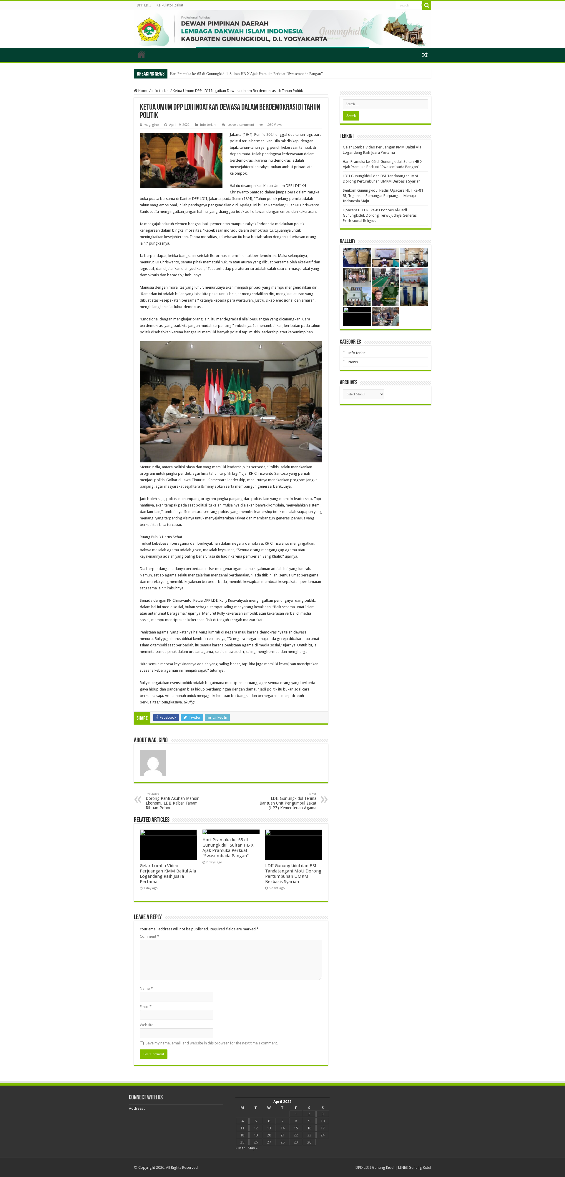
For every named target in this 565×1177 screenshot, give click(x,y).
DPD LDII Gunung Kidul (374, 1167)
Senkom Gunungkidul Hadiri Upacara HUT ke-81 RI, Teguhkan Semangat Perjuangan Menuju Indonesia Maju (383, 195)
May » (252, 1148)
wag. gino (151, 125)
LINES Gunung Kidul (414, 1167)
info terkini (161, 90)
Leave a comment (240, 125)
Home (142, 90)
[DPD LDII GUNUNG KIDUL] (282, 29)
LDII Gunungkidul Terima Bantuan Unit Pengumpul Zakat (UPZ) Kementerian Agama (288, 801)
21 (282, 1135)
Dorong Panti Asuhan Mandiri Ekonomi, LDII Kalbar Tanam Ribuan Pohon (173, 801)
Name (146, 988)
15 (296, 1128)
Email (146, 1006)
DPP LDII (144, 5)
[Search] (426, 5)
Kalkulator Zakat (170, 5)
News (353, 362)
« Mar (240, 1148)
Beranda (141, 54)
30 (309, 1142)
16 (309, 1128)
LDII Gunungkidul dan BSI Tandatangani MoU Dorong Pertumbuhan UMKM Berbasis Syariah (293, 873)
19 (256, 1135)
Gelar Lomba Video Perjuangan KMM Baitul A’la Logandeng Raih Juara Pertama (168, 873)
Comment (149, 936)
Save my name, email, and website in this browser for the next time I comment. (212, 1043)
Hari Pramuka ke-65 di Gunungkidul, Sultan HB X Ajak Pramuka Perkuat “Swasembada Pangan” (246, 73)
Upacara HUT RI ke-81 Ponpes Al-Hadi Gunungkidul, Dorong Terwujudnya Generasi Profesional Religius (380, 215)
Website (146, 1025)
